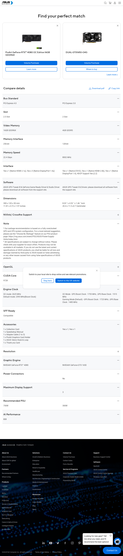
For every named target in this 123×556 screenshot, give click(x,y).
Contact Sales (67, 460)
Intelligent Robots (8, 526)
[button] (105, 2)
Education (35, 464)
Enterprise (35, 460)
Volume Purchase (69, 457)
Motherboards (6, 508)
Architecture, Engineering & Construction (46, 478)
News (34, 509)
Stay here (47, 280)
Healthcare (36, 471)
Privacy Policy (57, 552)
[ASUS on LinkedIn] (43, 543)
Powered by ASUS (69, 480)
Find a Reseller (68, 464)
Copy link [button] (115, 88)
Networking (6, 518)
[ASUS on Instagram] (72, 543)
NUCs (4, 493)
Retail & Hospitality (38, 468)
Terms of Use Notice (42, 552)
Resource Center (38, 498)
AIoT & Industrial (7, 515)
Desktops (5, 490)
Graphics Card (7, 511)
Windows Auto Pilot (100, 477)
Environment (6, 464)
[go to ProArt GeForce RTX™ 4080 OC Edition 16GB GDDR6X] (31, 38)
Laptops (4, 486)
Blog (33, 506)
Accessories (6, 529)
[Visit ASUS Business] (9, 445)
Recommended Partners (10, 473)
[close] (97, 270)
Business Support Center (101, 457)
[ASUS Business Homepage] (7, 3)
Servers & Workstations (10, 504)
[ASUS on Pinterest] (79, 543)
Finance (35, 486)
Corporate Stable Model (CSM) (73, 477)
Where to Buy (6, 477)
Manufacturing (37, 475)
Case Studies (36, 502)
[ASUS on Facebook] (65, 543)
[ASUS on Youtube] (51, 543)
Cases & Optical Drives (9, 522)
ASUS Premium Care (70, 473)
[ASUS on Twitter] (58, 543)
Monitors (5, 497)
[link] (31, 69)
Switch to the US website (69, 280)
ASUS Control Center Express (103, 473)
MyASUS (96, 466)
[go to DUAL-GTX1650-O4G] (92, 38)
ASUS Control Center (100, 470)
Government (36, 489)
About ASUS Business (9, 457)
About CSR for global (9, 460)
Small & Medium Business (41, 457)
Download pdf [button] (98, 88)
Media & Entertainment (40, 482)
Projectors (5, 500)
